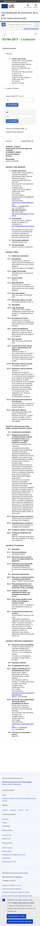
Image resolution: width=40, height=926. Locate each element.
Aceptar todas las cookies (16, 916)
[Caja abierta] (4, 35)
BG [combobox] (8, 116)
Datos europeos (7, 851)
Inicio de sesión (28, 7)
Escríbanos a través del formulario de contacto (16, 892)
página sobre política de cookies (23, 903)
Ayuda (4, 795)
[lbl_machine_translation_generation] (26, 129)
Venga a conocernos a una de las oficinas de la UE (17, 896)
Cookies (4, 822)
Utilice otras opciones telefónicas (11, 889)
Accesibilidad (6, 826)
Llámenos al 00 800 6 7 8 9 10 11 (12, 885)
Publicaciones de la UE (9, 861)
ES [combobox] (8, 100)
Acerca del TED (6, 835)
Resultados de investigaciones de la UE (13, 854)
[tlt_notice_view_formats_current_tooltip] (32, 141)
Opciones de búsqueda (31, 28)
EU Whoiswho (6, 858)
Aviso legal (5, 819)
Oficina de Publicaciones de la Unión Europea (16, 782)
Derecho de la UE (7, 848)
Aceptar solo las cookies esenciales (20, 921)
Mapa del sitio (6, 838)
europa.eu (19, 877)
